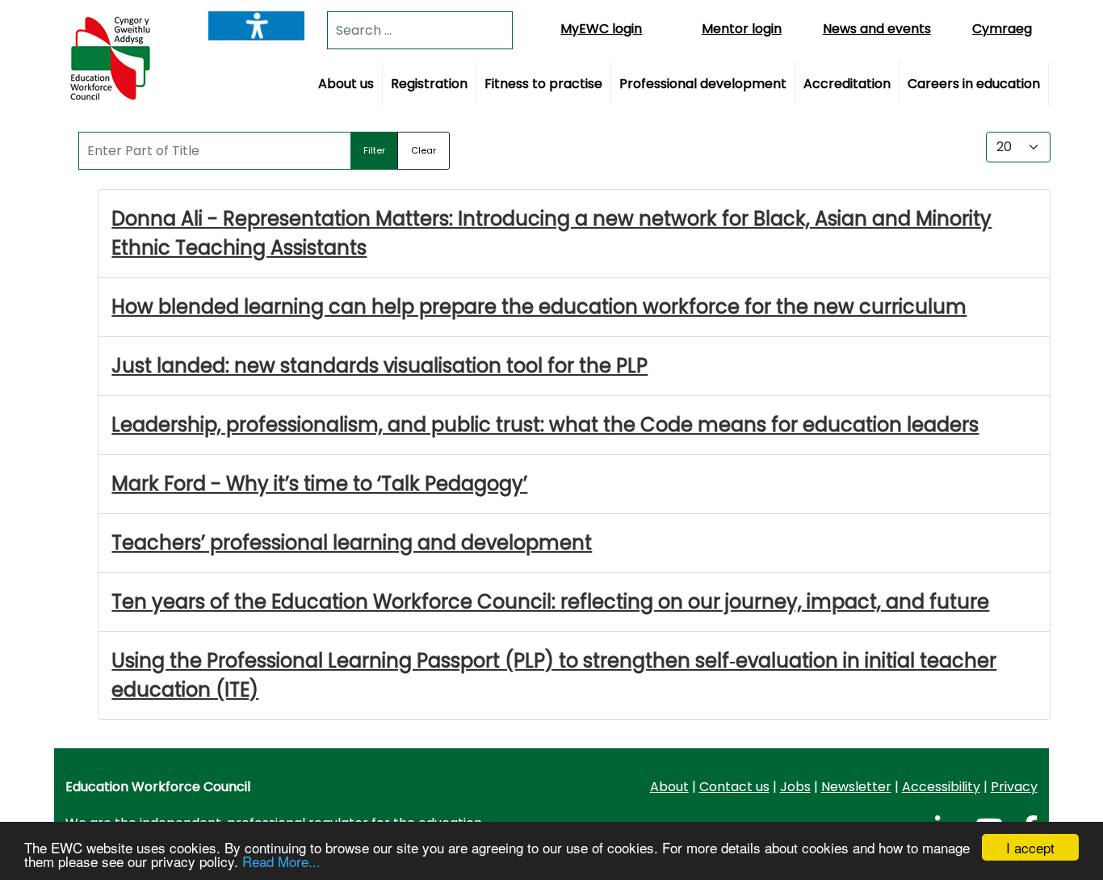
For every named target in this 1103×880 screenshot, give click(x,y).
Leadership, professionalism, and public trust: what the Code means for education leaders (545, 424)
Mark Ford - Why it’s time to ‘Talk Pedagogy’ (319, 483)
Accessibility (941, 786)
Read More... (281, 861)
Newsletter (856, 786)
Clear (423, 150)
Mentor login (742, 28)
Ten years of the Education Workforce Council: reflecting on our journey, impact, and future (550, 601)
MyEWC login (601, 28)
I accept (1030, 847)
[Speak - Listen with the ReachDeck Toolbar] (256, 25)
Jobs (795, 786)
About (669, 786)
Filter (374, 150)
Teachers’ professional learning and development (351, 542)
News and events (877, 28)
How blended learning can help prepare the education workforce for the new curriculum (539, 306)
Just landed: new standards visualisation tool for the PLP (379, 365)
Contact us (734, 786)
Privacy (1014, 786)
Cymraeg (1002, 28)
